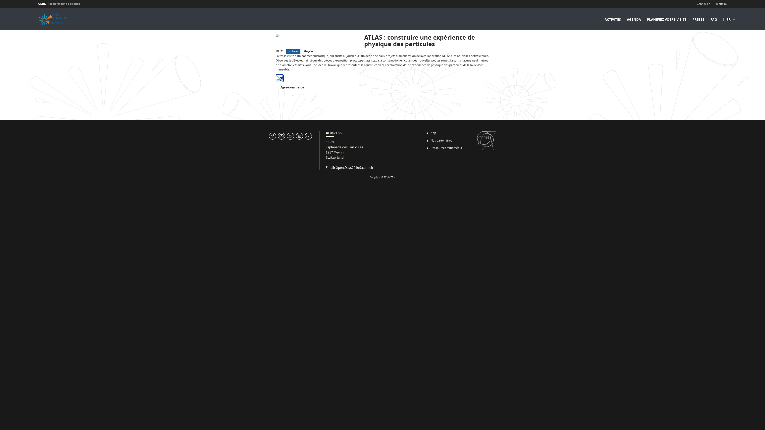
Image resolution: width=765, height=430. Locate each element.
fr (729, 19)
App (433, 133)
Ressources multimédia (446, 148)
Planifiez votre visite (667, 19)
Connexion (703, 3)
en (729, 32)
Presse (698, 19)
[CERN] (486, 140)
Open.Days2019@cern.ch (354, 168)
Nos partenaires (441, 141)
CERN (59, 4)
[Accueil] (123, 19)
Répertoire (720, 3)
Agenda (634, 19)
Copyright (375, 178)
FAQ (713, 19)
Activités (613, 19)
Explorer (293, 51)
